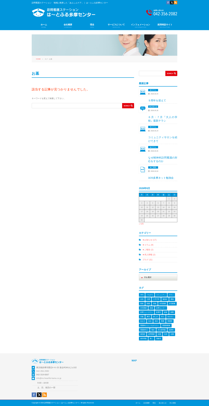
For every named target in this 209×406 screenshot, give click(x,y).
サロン (171, 295)
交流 (141, 299)
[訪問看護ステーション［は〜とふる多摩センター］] (64, 16)
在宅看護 (143, 308)
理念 (92, 25)
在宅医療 (163, 303)
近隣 (172, 334)
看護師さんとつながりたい (149, 325)
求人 (162, 316)
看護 (162, 321)
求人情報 (172, 403)
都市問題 (143, 338)
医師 (141, 303)
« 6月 (141, 224)
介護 (148, 299)
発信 (156, 321)
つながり (150, 295)
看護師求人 (144, 330)
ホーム (44, 25)
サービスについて (116, 25)
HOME (38, 59)
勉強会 (165, 299)
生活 (149, 321)
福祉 (153, 330)
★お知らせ (162, 403)
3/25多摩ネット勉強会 (161, 177)
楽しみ (155, 316)
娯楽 (165, 312)
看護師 (169, 321)
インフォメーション (140, 25)
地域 (151, 308)
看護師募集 (166, 325)
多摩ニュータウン (146, 312)
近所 (165, 334)
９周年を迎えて (157, 100)
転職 (159, 334)
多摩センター (161, 308)
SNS (141, 295)
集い (151, 338)
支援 (141, 316)
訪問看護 (151, 334)
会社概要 (68, 25)
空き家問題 (162, 330)
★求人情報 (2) (148, 254)
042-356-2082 (42, 371)
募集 (172, 299)
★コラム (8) (147, 245)
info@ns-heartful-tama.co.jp (48, 378)
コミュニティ (161, 295)
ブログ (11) (147, 259)
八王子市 (156, 299)
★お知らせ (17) (149, 240)
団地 (154, 303)
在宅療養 (172, 303)
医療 (148, 303)
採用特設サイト (165, 25)
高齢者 (158, 338)
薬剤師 (142, 334)
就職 (172, 312)
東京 (148, 316)
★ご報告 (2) (147, 249)
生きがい (170, 316)
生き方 (142, 321)
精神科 (171, 330)
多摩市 (158, 312)
